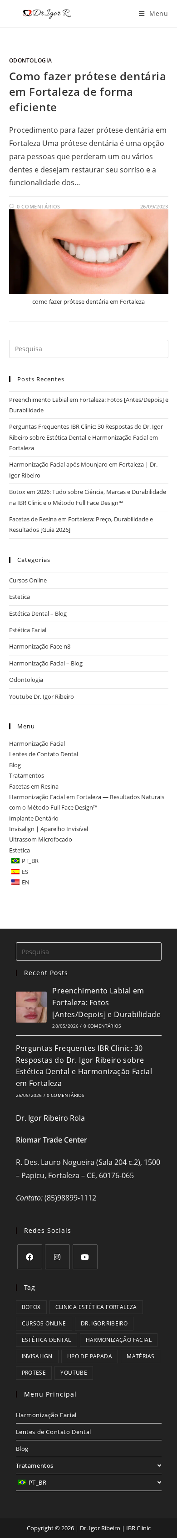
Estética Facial (27, 630)
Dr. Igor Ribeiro (104, 1323)
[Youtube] (85, 1256)
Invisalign (37, 1356)
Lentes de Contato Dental (43, 754)
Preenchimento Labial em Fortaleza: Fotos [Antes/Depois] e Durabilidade (106, 1002)
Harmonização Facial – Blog (46, 663)
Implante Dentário (34, 818)
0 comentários (102, 1026)
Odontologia (31, 60)
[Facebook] (29, 1256)
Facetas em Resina (34, 786)
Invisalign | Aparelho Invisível (48, 829)
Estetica (19, 596)
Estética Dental (46, 1340)
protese (34, 1373)
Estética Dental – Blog (38, 613)
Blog (15, 765)
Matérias (140, 1356)
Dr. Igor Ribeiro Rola (50, 1118)
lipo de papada (90, 1356)
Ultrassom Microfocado (40, 839)
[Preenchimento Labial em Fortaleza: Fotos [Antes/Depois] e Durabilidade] (31, 1007)
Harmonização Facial (37, 743)
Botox (31, 1307)
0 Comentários (38, 206)
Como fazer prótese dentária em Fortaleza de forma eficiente (88, 91)
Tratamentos (26, 775)
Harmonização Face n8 (39, 646)
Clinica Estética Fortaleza (96, 1307)
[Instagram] (57, 1256)
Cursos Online (28, 580)
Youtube (73, 1373)
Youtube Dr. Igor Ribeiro (41, 696)
